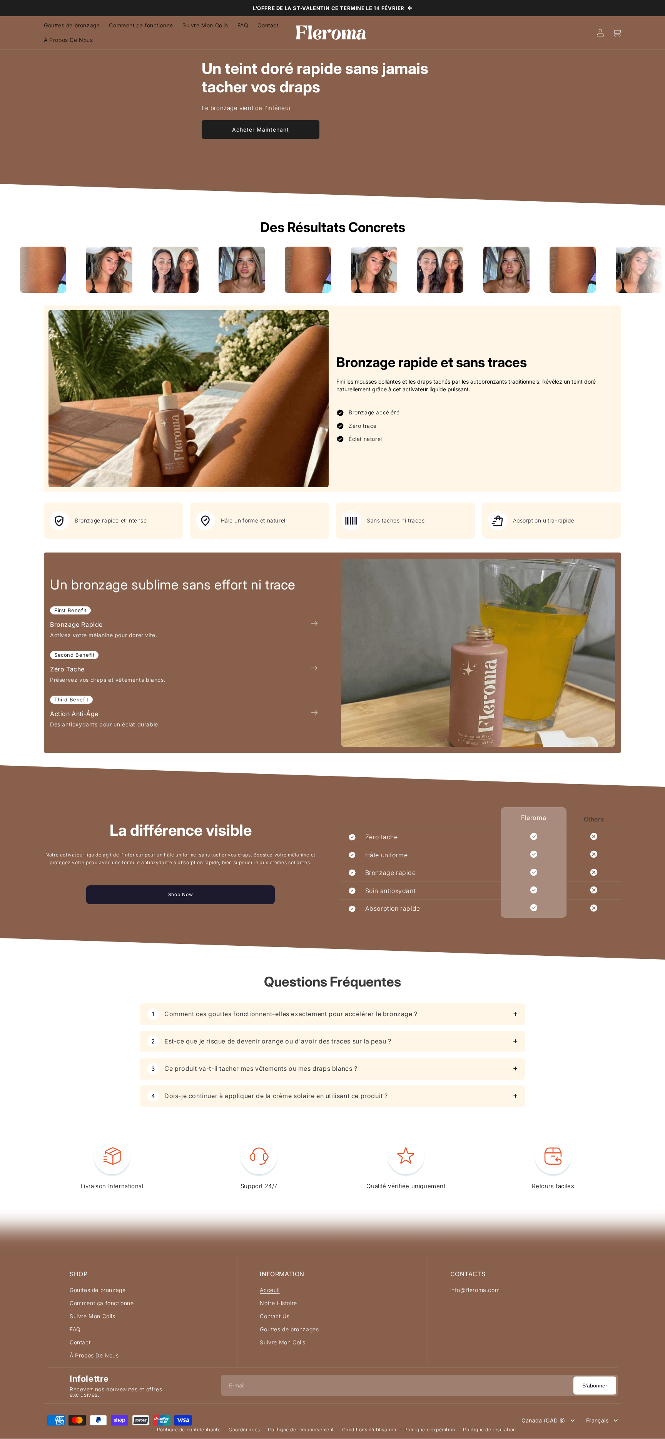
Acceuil (269, 1290)
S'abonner (594, 1385)
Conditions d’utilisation (369, 1429)
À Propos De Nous (94, 1355)
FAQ (75, 1329)
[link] (96, 270)
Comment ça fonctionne (102, 1303)
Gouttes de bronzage (97, 1290)
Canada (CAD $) (543, 1420)
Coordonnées (244, 1429)
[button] (617, 32)
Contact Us (274, 1316)
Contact (80, 1342)
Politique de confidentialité (189, 1429)
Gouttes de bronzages (289, 1329)
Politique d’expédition (429, 1429)
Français (597, 1420)
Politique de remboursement (301, 1429)
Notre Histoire (278, 1303)
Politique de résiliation (489, 1429)
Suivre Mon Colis (92, 1316)
